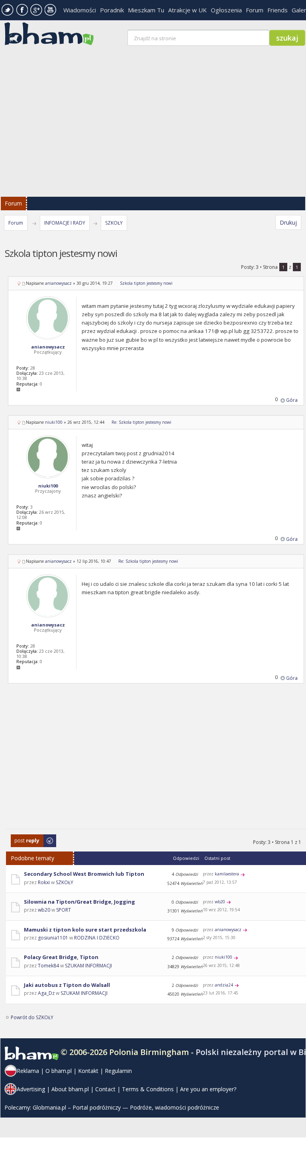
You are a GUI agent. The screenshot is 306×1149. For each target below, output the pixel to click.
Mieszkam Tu (146, 10)
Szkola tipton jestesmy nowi (146, 283)
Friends (277, 10)
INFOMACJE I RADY (64, 222)
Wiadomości (79, 10)
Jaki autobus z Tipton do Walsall (67, 984)
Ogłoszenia (226, 10)
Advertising (31, 1089)
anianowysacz (58, 283)
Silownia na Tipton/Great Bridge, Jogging (79, 901)
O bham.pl (58, 1071)
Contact (105, 1089)
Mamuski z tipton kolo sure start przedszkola (85, 929)
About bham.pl (70, 1089)
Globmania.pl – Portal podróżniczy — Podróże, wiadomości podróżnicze (126, 1107)
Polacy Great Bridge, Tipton (61, 957)
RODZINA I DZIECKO (97, 937)
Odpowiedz (24, 838)
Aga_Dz (46, 993)
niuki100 (54, 422)
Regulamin (118, 1071)
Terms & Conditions (148, 1089)
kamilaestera (227, 874)
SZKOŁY (114, 222)
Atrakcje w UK (187, 10)
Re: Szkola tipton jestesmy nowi (141, 422)
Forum (254, 10)
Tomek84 (48, 965)
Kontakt (88, 1071)
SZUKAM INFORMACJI (88, 965)
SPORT (63, 909)
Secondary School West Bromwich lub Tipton (84, 873)
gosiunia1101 (53, 937)
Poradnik (112, 10)
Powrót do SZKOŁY (32, 1017)
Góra (292, 400)
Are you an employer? (208, 1089)
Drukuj (288, 222)
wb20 (44, 909)
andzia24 (224, 985)
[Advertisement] (156, 761)
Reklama (28, 1071)
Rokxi (44, 882)
